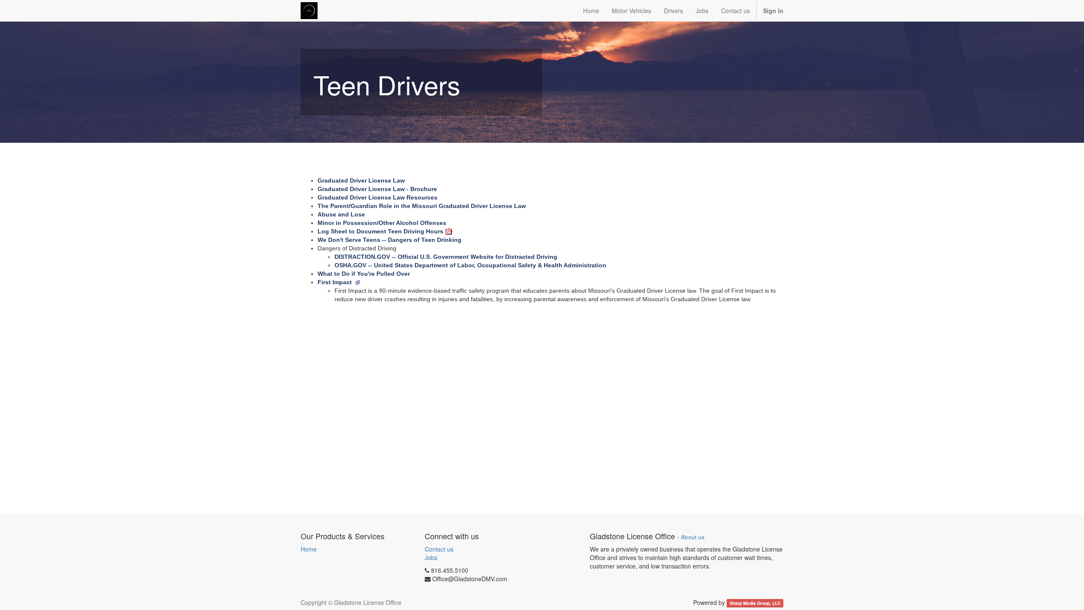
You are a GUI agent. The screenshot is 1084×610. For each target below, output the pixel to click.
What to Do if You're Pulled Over (364, 273)
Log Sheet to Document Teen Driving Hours (380, 231)
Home (309, 549)
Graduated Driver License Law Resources (377, 197)
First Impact (336, 282)
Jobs (431, 557)
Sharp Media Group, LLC (755, 603)
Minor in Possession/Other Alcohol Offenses (382, 222)
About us (693, 537)
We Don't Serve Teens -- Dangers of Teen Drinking (390, 239)
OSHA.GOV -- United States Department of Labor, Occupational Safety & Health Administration (470, 265)
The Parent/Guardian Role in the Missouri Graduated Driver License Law (422, 205)
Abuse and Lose (341, 214)
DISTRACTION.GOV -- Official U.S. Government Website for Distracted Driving (446, 256)
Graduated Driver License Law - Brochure (377, 189)
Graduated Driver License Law (361, 180)
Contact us (439, 549)
